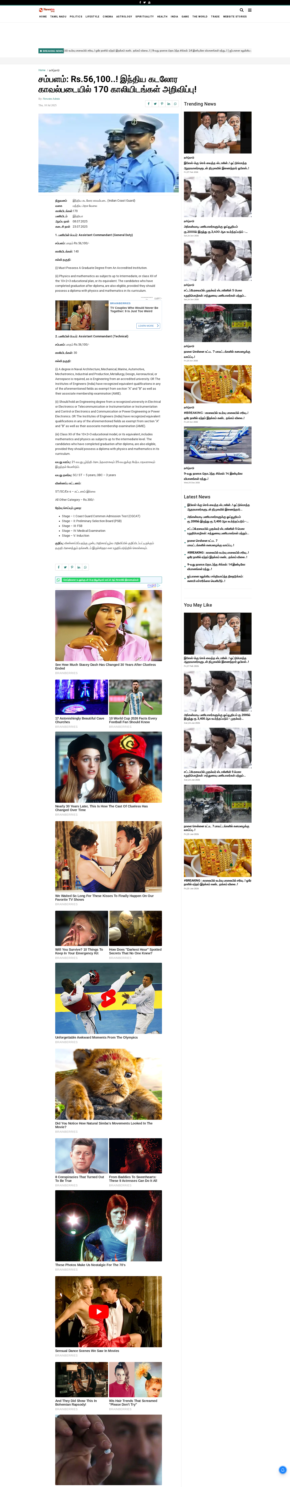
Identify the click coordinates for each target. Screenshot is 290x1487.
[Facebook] (140, 2)
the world (200, 16)
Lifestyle (92, 16)
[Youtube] (149, 2)
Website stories (235, 16)
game (185, 16)
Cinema (108, 16)
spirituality (144, 16)
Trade (215, 16)
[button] (250, 10)
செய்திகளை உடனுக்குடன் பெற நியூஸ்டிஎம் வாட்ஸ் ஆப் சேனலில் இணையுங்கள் (101, 579)
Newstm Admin (51, 98)
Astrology (124, 16)
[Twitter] (144, 2)
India (174, 16)
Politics (76, 16)
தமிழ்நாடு (54, 70)
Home (43, 16)
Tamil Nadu (58, 16)
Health (162, 16)
